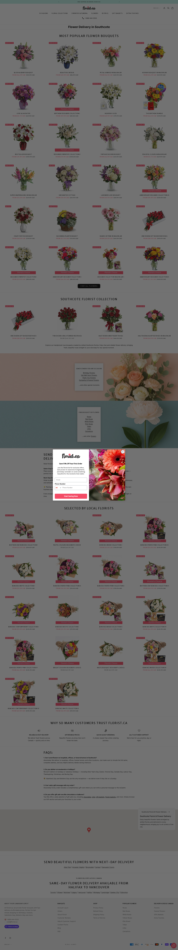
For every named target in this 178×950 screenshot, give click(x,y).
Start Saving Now (71, 496)
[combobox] (58, 487)
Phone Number (60, 484)
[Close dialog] (122, 451)
